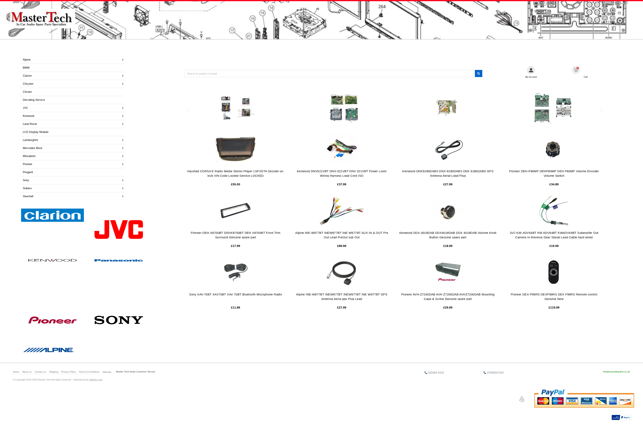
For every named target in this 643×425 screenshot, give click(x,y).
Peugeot (28, 172)
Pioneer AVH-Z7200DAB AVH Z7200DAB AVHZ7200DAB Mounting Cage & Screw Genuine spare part (448, 297)
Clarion (27, 75)
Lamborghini (30, 140)
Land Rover (30, 124)
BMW (26, 67)
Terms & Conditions (89, 371)
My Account (531, 77)
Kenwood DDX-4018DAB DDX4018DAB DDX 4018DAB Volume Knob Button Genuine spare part (447, 235)
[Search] (478, 73)
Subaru (27, 188)
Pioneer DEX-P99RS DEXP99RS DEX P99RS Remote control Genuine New (554, 297)
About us (27, 371)
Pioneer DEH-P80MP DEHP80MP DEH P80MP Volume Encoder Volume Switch (554, 173)
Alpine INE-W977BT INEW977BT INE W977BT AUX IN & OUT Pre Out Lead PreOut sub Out (341, 235)
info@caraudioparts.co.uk (616, 371)
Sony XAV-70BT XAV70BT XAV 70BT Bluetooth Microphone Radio (235, 294)
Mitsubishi (29, 156)
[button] (188, 110)
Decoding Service (34, 99)
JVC (25, 107)
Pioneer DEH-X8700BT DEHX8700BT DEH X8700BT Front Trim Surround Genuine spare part (235, 235)
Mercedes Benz (32, 148)
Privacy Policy (68, 371)
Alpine (26, 59)
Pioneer (27, 164)
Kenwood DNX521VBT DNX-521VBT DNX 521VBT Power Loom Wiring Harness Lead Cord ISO (342, 173)
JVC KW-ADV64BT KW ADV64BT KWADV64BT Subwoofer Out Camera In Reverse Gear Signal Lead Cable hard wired (554, 235)
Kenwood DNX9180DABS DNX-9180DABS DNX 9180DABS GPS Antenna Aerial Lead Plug (447, 173)
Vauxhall (28, 196)
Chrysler (28, 83)
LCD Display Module (35, 132)
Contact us (40, 371)
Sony (26, 180)
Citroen (27, 91)
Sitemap (106, 372)
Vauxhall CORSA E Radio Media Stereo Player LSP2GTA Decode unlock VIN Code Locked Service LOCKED (235, 173)
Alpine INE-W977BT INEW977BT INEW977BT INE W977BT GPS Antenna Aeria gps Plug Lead (341, 297)
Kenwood (28, 116)
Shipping (53, 371)
